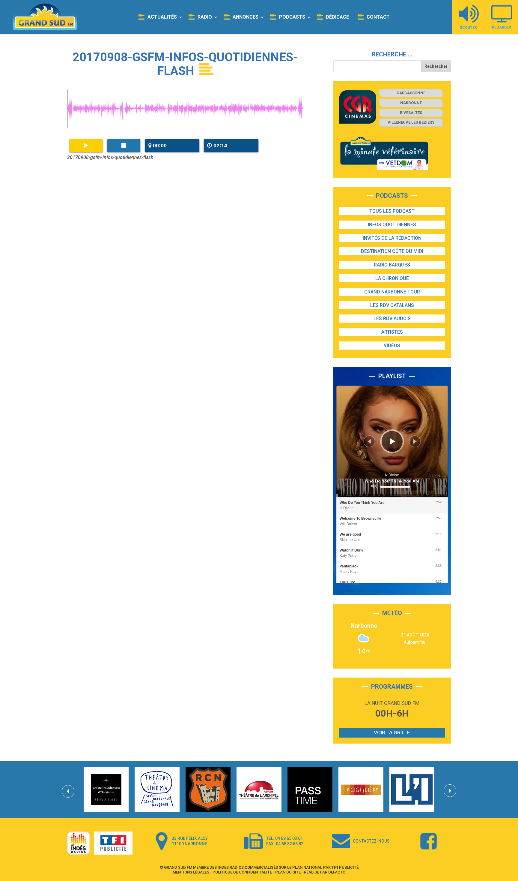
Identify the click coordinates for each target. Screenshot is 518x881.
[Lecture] (392, 441)
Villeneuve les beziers (411, 122)
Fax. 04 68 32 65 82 (284, 843)
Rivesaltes (411, 112)
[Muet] (374, 486)
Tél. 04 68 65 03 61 (284, 838)
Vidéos (392, 345)
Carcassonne (411, 93)
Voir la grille (392, 732)
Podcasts (292, 17)
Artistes (392, 332)
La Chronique (392, 278)
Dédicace (337, 17)
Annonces (245, 17)
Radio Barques (392, 265)
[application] (392, 441)
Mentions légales (191, 872)
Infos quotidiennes (392, 224)
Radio (205, 17)
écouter (468, 27)
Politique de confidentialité (242, 872)
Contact (378, 17)
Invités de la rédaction (392, 238)
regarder (501, 27)
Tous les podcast (392, 211)
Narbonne (411, 103)
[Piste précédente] (369, 441)
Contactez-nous (371, 841)
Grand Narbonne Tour (392, 292)
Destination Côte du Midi (392, 251)
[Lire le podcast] (86, 145)
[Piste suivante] (415, 441)
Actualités (162, 17)
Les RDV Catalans (392, 305)
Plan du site (288, 872)
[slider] (395, 487)
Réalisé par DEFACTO (324, 872)
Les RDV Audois (392, 318)
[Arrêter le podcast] (123, 145)
